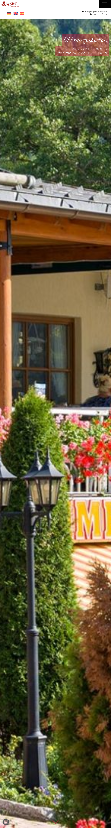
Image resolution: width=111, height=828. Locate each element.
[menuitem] (8, 13)
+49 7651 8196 (99, 14)
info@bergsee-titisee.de (96, 11)
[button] (6, 822)
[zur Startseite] (10, 5)
